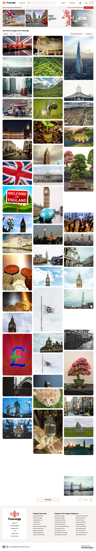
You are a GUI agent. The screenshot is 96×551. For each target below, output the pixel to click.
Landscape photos (37, 520)
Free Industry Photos (81, 534)
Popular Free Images (60, 518)
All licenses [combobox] (88, 33)
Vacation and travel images (39, 526)
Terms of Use (14, 533)
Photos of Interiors (80, 530)
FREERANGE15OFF (89, 7)
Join (92, 3)
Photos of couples (37, 518)
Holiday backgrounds (38, 532)
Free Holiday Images (81, 528)
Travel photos (36, 522)
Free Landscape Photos (60, 520)
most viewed (19, 34)
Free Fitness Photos (81, 522)
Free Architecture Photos (82, 516)
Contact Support (14, 525)
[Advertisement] (78, 202)
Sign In (86, 3)
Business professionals (39, 534)
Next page (48, 499)
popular (5, 34)
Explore (63, 3)
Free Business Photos (60, 524)
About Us (14, 523)
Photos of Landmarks (81, 526)
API (15, 531)
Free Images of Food (60, 528)
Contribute (72, 3)
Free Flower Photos (80, 518)
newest (11, 34)
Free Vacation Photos (60, 530)
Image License (14, 528)
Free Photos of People (60, 522)
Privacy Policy (14, 536)
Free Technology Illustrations (62, 526)
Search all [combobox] (22, 3)
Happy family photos (38, 516)
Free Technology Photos (82, 532)
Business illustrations (38, 528)
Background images (38, 530)
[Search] (54, 3)
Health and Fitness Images (61, 532)
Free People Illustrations (61, 534)
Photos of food (36, 524)
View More (81, 18)
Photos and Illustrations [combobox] (76, 33)
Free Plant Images (80, 524)
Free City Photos (80, 520)
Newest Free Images (60, 516)
